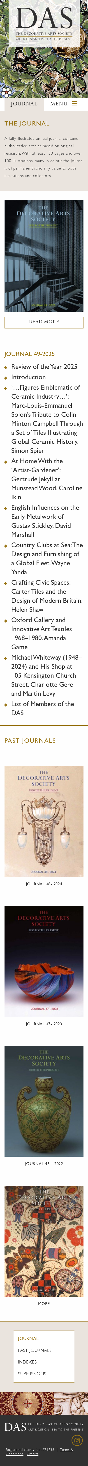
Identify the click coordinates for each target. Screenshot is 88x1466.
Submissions (32, 1374)
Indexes (27, 1362)
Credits (33, 1454)
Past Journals (34, 1351)
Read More (44, 322)
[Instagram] (77, 1440)
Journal (28, 1339)
